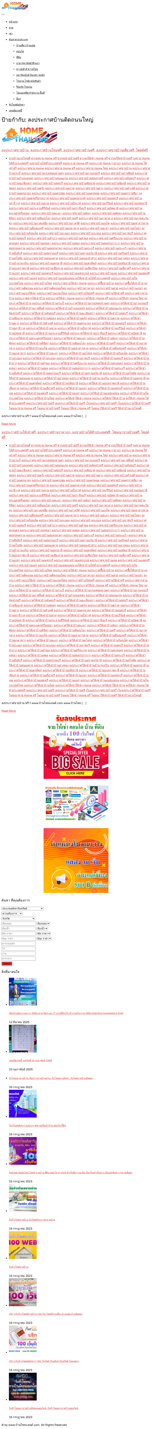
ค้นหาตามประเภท (18, 39)
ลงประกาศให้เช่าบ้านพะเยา (70, 338)
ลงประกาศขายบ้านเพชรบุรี (37, 273)
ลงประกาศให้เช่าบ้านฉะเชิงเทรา (75, 313)
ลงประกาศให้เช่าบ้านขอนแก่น (104, 308)
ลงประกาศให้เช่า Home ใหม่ (126, 298)
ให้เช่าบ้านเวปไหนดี (129, 408)
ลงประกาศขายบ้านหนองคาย (40, 258)
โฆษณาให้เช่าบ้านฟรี (104, 408)
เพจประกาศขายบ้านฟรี (40, 403)
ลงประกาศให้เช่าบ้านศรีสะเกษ (68, 363)
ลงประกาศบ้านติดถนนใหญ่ (50, 288)
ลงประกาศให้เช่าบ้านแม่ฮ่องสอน (99, 393)
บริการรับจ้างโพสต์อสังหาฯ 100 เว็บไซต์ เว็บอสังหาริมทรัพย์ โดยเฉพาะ (44, 1361)
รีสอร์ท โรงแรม (24, 87)
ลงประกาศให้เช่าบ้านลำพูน (33, 363)
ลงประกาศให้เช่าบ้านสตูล (33, 368)
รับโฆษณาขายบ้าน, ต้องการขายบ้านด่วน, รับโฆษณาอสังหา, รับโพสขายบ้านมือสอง (51, 1078)
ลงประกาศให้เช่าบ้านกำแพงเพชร (65, 308)
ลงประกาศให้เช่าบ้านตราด (103, 318)
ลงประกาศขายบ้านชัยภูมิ (111, 183)
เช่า (11, 33)
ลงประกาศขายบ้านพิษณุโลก (33, 218)
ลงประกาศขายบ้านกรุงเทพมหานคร (42, 173)
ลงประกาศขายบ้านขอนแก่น (51, 178)
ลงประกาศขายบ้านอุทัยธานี (113, 263)
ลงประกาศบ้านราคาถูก (81, 288)
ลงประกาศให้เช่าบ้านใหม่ (39, 398)
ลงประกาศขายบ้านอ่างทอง (114, 258)
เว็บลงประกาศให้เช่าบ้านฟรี (134, 403)
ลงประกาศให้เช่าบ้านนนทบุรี (109, 323)
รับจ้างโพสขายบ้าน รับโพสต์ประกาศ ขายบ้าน (32, 1219)
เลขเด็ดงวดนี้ (15, 110)
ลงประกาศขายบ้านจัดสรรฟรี (86, 178)
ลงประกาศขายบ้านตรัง (30, 188)
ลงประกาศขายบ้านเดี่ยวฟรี (114, 268)
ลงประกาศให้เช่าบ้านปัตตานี (125, 333)
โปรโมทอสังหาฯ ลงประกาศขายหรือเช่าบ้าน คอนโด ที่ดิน (37, 1125)
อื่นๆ (18, 98)
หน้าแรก (13, 21)
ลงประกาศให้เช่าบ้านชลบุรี (111, 313)
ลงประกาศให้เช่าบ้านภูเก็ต (31, 348)
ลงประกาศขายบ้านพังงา (76, 213)
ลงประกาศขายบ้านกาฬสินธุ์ (117, 173)
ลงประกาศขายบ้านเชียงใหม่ (81, 268)
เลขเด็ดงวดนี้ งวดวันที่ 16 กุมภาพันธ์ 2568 (30, 1060)
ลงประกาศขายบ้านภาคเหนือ (30, 223)
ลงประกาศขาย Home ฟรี (59, 168)
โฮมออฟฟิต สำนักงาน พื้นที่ (30, 92)
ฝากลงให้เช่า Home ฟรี (94, 158)
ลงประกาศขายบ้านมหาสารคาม (129, 223)
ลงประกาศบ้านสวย (106, 288)
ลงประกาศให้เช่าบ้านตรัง (72, 318)
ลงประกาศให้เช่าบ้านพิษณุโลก (67, 343)
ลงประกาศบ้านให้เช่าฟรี (109, 293)
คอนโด (20, 51)
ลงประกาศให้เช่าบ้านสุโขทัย (119, 373)
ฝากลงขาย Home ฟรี (44, 158)
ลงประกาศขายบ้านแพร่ (23, 278)
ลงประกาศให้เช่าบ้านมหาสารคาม (68, 348)
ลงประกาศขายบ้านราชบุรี (117, 233)
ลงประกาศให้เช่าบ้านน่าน (41, 328)
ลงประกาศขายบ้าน (120, 168)
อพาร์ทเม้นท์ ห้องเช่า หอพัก (30, 75)
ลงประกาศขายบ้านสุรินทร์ (113, 253)
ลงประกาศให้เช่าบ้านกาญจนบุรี (129, 303)
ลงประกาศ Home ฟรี (75, 163)
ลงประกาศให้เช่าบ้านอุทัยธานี (60, 383)
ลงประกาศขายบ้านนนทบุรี (102, 198)
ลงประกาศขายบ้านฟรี (64, 218)
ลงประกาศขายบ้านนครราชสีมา (119, 193)
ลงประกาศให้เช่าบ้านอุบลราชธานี (99, 383)
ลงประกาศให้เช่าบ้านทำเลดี (36, 323)
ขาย (11, 27)
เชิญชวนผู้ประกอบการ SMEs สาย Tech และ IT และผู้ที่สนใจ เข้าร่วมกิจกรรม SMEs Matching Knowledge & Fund (66, 1013)
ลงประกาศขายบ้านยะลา (94, 228)
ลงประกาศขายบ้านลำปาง (42, 238)
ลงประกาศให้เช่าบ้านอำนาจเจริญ (89, 378)
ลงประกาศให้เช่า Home (60, 298)
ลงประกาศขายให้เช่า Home (70, 283)
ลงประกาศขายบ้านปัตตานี (102, 208)
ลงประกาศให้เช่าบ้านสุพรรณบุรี (42, 373)
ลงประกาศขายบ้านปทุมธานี (130, 203)
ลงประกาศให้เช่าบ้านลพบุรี (107, 358)
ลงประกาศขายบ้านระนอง (54, 233)
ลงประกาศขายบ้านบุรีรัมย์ (97, 203)
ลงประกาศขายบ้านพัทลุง (107, 213)
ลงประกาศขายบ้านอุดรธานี (45, 263)
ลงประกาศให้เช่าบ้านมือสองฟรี (107, 348)
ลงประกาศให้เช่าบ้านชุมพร (40, 318)
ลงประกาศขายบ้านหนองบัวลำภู (78, 258)
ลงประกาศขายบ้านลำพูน (73, 238)
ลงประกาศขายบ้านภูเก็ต (95, 223)
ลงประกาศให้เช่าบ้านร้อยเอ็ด (110, 353)
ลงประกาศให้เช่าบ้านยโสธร (75, 353)
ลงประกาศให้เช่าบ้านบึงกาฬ (74, 328)
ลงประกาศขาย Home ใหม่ (92, 168)
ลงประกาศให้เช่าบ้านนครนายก (72, 323)
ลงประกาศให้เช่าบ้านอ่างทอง (51, 378)
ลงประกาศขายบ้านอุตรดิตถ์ (80, 263)
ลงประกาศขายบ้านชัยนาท (79, 183)
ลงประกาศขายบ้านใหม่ (38, 283)
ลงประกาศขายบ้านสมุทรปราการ (100, 243)
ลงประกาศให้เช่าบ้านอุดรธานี (128, 378)
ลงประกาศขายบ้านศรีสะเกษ (106, 238)
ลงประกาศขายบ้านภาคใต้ (64, 223)
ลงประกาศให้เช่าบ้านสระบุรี (108, 368)
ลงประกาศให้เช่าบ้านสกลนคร (105, 363)
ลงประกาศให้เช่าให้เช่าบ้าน (108, 398)
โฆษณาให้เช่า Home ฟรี (75, 408)
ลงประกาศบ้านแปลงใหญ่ (52, 293)
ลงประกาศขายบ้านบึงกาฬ (65, 203)
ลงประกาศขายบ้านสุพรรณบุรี (40, 253)
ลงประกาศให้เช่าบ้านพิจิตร (32, 343)
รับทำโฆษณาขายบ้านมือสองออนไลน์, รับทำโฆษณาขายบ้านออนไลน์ (43, 1408)
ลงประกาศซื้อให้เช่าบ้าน (129, 283)
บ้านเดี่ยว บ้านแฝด (25, 45)
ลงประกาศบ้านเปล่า (131, 288)
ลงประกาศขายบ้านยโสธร (125, 228)
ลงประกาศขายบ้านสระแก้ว (111, 248)
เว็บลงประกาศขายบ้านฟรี (101, 403)
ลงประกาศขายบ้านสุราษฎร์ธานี (78, 253)
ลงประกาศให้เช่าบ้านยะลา (42, 353)
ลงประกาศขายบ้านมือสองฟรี (26, 228)
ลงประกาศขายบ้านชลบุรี (48, 183)
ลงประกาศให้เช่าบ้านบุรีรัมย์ (108, 328)
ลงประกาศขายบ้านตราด (60, 188)
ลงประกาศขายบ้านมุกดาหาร (61, 228)
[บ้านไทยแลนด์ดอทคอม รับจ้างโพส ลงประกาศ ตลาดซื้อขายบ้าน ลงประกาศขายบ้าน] (14, 8)
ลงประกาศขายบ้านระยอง (85, 233)
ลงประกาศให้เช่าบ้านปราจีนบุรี (88, 333)
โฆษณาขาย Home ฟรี (22, 408)
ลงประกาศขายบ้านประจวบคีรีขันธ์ (29, 208)
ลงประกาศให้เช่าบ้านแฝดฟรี (31, 393)
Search (7, 963)
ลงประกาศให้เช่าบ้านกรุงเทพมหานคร (87, 303)
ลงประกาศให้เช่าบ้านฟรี (101, 343)
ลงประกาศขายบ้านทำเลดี (119, 188)
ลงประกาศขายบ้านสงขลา (35, 243)
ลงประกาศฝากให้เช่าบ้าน (30, 298)
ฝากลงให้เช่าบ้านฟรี (120, 158)
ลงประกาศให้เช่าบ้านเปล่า (71, 388)
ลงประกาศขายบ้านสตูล (66, 243)
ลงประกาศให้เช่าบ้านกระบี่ (48, 303)
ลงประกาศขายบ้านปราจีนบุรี (68, 208)
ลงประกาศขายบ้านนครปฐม (48, 193)
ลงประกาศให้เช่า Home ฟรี (91, 298)
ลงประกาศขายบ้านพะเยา (46, 213)
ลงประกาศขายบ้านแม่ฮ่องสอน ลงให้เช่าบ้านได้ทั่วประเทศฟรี (74, 278)
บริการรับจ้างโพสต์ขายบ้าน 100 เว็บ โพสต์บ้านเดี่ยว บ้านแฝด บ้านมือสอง (45, 1314)
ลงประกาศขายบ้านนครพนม (83, 193)
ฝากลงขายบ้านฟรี (68, 158)
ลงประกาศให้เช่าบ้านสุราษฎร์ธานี (82, 373)
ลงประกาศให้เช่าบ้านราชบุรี (73, 358)
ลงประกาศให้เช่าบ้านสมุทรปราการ (70, 368)
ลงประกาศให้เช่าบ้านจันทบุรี (38, 313)
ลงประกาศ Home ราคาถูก (105, 163)
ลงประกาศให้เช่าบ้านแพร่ (64, 393)
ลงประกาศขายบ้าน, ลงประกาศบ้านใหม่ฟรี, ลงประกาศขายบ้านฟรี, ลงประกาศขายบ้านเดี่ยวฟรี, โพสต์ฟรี (74, 150)
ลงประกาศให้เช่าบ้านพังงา (102, 338)
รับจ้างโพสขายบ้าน (18, 1267)
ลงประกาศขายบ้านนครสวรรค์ (67, 198)
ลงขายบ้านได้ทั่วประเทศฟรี (45, 163)
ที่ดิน (18, 57)
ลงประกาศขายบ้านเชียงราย (46, 268)
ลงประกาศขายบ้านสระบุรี (78, 248)
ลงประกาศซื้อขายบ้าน (100, 283)
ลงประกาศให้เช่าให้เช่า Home (73, 398)
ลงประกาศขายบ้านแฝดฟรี (134, 273)
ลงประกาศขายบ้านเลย (103, 273)
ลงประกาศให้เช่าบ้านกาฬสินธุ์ (26, 308)
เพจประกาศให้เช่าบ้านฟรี (70, 403)
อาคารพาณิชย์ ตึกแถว (27, 63)
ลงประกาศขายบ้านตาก (89, 188)
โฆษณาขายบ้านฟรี (48, 408)
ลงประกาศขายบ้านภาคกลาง (96, 218)
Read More (8, 424)
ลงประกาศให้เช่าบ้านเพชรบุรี (105, 388)
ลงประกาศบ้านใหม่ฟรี (81, 293)
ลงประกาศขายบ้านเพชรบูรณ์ (71, 273)
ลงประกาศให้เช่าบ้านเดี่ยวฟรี (37, 388)
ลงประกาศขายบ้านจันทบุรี (120, 178)
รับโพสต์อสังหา (17, 104)
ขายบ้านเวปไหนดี (19, 158)
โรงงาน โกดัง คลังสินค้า (28, 81)
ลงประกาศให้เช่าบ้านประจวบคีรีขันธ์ (47, 333)
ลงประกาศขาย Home (30, 168)
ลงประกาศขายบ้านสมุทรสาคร (44, 248)
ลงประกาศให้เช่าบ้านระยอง (39, 358)
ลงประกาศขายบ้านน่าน (35, 203)
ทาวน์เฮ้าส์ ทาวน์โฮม (27, 69)
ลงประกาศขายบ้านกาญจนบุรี (82, 173)
